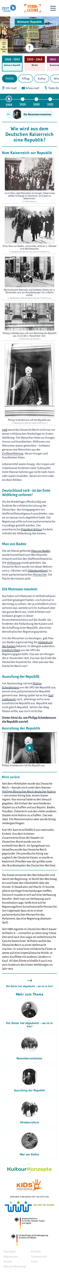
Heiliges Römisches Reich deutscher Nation (29, 791)
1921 (50, 104)
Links (34, 1261)
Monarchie (39, 574)
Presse (8, 1261)
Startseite (10, 1251)
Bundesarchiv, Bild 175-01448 (25, 423)
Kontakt (36, 1251)
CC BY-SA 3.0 (44, 252)
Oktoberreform (37, 570)
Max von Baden (40, 550)
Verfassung (14, 562)
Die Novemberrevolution (37, 114)
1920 (36, 104)
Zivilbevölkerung (12, 453)
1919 (23, 104)
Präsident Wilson (31, 529)
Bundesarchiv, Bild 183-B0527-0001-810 (25, 298)
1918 (9, 105)
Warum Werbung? (15, 1266)
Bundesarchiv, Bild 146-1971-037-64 (25, 252)
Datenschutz (39, 1256)
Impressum (11, 1256)
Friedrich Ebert (11, 650)
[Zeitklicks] (9, 8)
